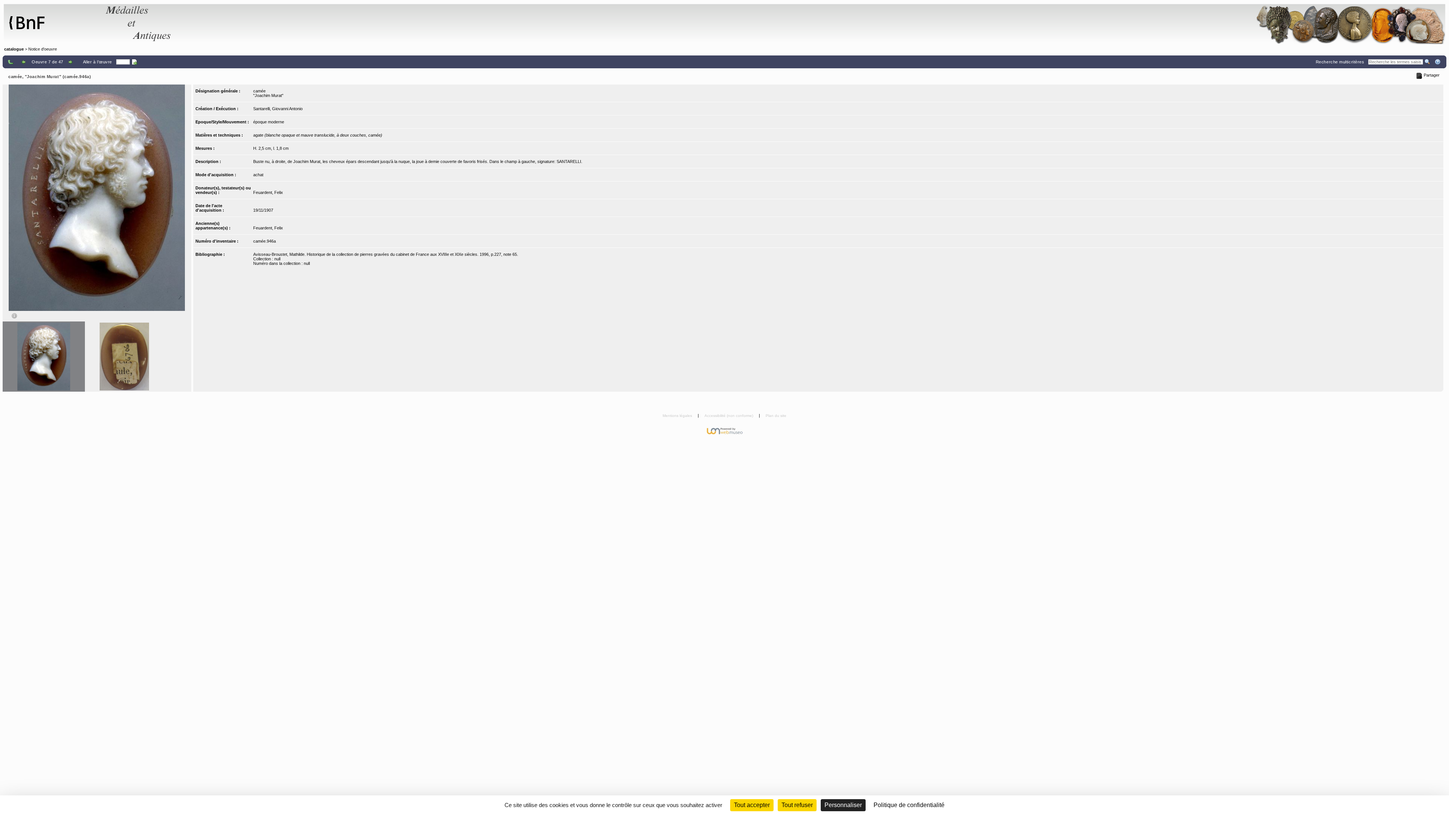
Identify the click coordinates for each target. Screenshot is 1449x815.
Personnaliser (843, 805)
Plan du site (776, 416)
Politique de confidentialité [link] (909, 805)
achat (258, 174)
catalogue (14, 49)
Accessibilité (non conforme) (729, 416)
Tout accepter (752, 805)
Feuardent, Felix (268, 192)
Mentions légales (678, 416)
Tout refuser (797, 805)
